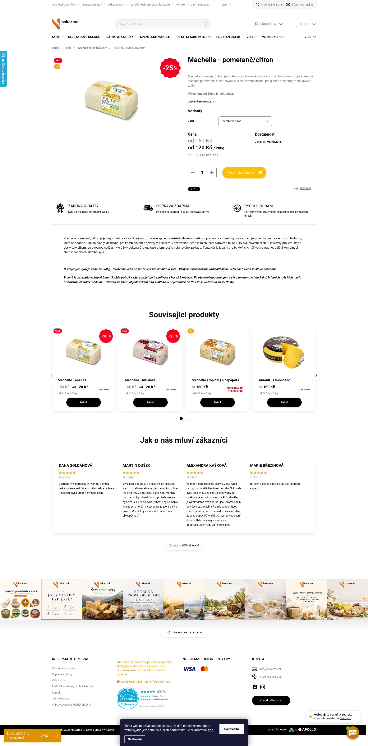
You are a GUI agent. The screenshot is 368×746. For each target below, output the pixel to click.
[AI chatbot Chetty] (352, 732)
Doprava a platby (91, 4)
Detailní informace (200, 101)
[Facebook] (255, 686)
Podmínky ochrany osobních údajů (149, 4)
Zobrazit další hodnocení (184, 545)
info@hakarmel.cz (270, 669)
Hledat (205, 24)
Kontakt (180, 4)
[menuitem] (58, 37)
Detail (83, 402)
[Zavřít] (356, 714)
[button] (181, 419)
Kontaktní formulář (271, 700)
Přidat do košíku (240, 172)
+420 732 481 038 (270, 676)
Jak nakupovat (200, 4)
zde (210, 730)
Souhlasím (231, 729)
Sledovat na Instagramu (187, 632)
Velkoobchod (115, 4)
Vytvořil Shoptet (277, 729)
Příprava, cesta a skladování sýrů (71, 704)
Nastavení (135, 739)
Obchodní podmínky (64, 4)
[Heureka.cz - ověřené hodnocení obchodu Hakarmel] (145, 698)
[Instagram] (262, 686)
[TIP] (217, 352)
